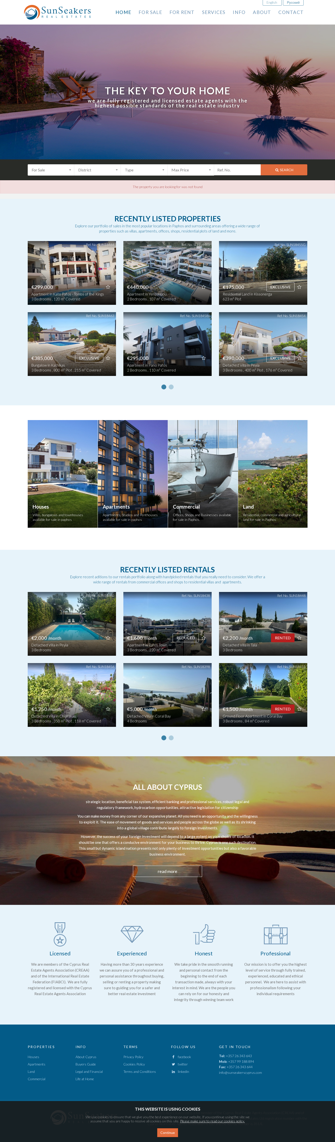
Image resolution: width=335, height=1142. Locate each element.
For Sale (150, 12)
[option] (72, 312)
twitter (182, 1064)
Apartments (36, 1064)
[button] (51, 170)
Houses (33, 1057)
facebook (183, 1057)
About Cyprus (86, 1057)
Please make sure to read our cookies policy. (212, 1121)
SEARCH (286, 170)
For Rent (182, 12)
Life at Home (85, 1079)
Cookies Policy (134, 1064)
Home (123, 12)
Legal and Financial (89, 1071)
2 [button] (171, 387)
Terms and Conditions (139, 1071)
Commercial (36, 1079)
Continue (167, 1132)
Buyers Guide (86, 1064)
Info (239, 12)
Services (214, 12)
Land (31, 1071)
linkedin (182, 1071)
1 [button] (163, 387)
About (262, 12)
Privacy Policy (133, 1057)
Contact (291, 12)
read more (167, 871)
